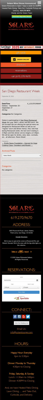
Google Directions (21, 237)
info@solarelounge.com (21, 332)
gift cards (21, 52)
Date (21, 277)
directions (21, 64)
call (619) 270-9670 (21, 76)
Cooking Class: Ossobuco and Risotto (17, 145)
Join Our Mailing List (21, 323)
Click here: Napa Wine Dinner (22, 16)
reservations (21, 70)
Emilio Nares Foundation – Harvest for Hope (19, 143)
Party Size (31, 284)
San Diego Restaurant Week (21, 91)
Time (12, 284)
